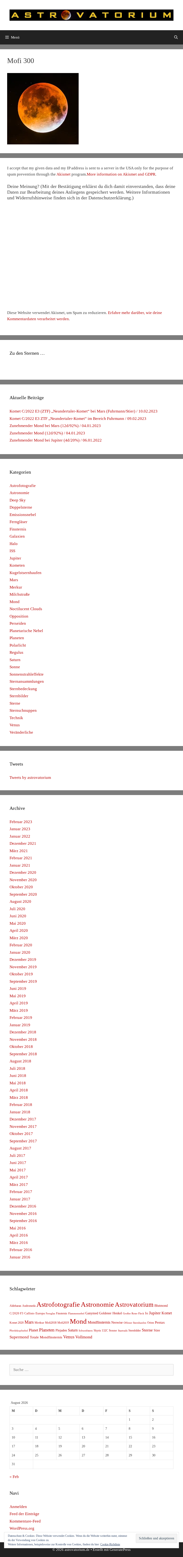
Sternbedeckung (23, 689)
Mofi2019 (63, 1322)
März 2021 (19, 851)
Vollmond (83, 1337)
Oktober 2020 (21, 887)
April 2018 (19, 1090)
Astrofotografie (23, 485)
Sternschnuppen (23, 710)
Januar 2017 (20, 1199)
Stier (157, 1330)
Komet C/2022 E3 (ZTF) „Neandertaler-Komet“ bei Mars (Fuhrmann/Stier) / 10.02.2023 (84, 411)
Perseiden (18, 623)
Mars (14, 580)
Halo (14, 543)
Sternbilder (19, 696)
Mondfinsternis (99, 1322)
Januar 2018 (20, 1112)
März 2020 (19, 938)
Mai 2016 (18, 1228)
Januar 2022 (20, 836)
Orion (150, 1322)
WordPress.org (22, 1528)
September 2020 (23, 894)
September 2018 (23, 1054)
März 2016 (19, 1242)
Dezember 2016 (23, 1206)
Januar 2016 (20, 1257)
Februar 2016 (21, 1250)
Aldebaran (15, 1305)
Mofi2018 (50, 1322)
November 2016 (23, 1213)
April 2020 (19, 930)
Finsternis (18, 529)
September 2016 (23, 1220)
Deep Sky (18, 500)
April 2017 (19, 1177)
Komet (167, 1313)
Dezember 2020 (23, 872)
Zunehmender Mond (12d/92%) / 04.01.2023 (47, 433)
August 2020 (20, 901)
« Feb (14, 1476)
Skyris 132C (101, 1330)
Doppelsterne (21, 507)
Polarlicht (18, 645)
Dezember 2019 (23, 959)
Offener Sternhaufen (135, 1322)
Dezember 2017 (23, 1119)
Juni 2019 (18, 988)
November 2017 (23, 1126)
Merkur (16, 587)
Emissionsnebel (23, 514)
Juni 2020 (18, 916)
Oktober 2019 (21, 974)
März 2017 (19, 1184)
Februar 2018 (21, 1104)
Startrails (122, 1330)
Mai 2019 (18, 996)
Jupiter (15, 558)
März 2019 (19, 1010)
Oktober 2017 (21, 1133)
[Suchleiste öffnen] (176, 37)
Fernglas (50, 1313)
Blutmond (161, 1305)
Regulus (16, 652)
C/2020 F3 (16, 1313)
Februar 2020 (21, 945)
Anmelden (18, 1506)
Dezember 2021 (23, 843)
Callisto (29, 1313)
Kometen (17, 565)
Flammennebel (76, 1313)
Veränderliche (21, 732)
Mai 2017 (18, 1170)
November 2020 (23, 880)
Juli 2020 (17, 909)
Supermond (19, 1337)
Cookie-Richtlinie (110, 1544)
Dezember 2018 (23, 1032)
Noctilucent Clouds (26, 609)
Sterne (15, 703)
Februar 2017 (21, 1191)
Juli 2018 (17, 1068)
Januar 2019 (20, 1025)
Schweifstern (86, 1330)
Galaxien (17, 536)
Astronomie (19, 493)
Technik (16, 718)
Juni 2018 (18, 1075)
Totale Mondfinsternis (46, 1337)
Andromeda (29, 1305)
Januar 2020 (20, 952)
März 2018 (19, 1097)
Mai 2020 (18, 923)
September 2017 (23, 1141)
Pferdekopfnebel (19, 1330)
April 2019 (19, 1003)
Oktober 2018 (21, 1046)
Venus (15, 725)
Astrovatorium (134, 1304)
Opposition (19, 616)
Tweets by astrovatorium (30, 777)
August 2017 (20, 1148)
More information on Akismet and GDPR (121, 174)
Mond (15, 601)
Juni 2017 (18, 1162)
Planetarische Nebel (26, 631)
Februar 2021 (21, 858)
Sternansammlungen (27, 681)
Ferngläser (18, 522)
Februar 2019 (21, 1017)
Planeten (17, 638)
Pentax (160, 1322)
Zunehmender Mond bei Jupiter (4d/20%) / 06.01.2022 (56, 440)
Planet (33, 1330)
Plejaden (61, 1330)
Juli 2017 (17, 1155)
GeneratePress (120, 1550)
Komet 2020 (17, 1322)
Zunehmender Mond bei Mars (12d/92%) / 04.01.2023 (55, 425)
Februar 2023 (21, 822)
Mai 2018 (18, 1083)
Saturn (15, 660)
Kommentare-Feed (25, 1521)
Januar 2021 (20, 865)
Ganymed (91, 1313)
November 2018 (23, 1039)
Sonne (15, 667)
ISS (12, 551)
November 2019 (23, 967)
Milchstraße (20, 594)
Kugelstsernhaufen (25, 572)
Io (146, 1313)
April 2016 (19, 1235)
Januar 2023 (20, 829)
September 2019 (23, 981)
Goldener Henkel (110, 1313)
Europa (40, 1313)
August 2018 (20, 1061)
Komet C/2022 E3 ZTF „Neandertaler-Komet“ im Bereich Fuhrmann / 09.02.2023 (78, 418)
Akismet (63, 174)
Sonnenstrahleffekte (27, 674)
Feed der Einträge (24, 1514)
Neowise (117, 1322)
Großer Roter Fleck (133, 1313)
